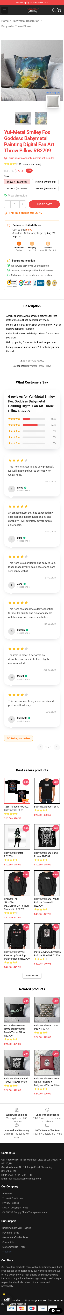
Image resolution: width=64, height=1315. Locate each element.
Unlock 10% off (7, 1300)
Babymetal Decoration (25, 21)
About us (7, 1193)
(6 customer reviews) (30, 164)
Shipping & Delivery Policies (16, 1228)
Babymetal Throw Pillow (16, 26)
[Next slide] (57, 70)
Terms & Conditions (12, 1198)
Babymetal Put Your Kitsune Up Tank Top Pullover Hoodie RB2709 (17, 955)
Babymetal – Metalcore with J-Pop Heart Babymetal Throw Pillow (47, 1082)
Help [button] (58, 1311)
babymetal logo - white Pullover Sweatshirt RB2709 (46, 902)
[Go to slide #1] (23, 118)
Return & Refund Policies (15, 1237)
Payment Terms (10, 1232)
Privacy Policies (10, 1203)
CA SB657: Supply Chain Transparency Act (24, 1212)
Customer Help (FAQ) (13, 1247)
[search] (54, 10)
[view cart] (59, 10)
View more (32, 976)
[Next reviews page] (57, 747)
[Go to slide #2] (41, 118)
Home (5, 21)
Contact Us (8, 1242)
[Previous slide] (6, 70)
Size (6, 176)
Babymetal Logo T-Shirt (46, 806)
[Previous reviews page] (40, 747)
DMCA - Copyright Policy (15, 1207)
